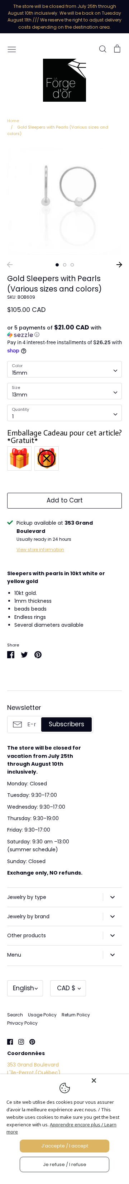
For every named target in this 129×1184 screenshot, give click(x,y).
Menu (14, 954)
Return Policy (76, 1015)
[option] (64, 201)
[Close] (108, 1080)
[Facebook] (7, 1041)
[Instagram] (18, 1041)
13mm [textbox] (19, 394)
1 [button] (57, 264)
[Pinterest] (29, 1041)
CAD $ (66, 988)
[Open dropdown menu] (112, 897)
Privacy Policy (22, 1023)
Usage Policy (42, 1015)
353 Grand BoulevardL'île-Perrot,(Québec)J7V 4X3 (34, 1072)
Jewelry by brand (28, 916)
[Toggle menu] (11, 48)
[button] (64, 331)
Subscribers (66, 724)
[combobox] (64, 369)
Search (15, 1015)
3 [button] (72, 264)
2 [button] (64, 264)
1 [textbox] (13, 416)
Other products (26, 935)
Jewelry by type (26, 897)
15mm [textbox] (19, 372)
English (23, 988)
